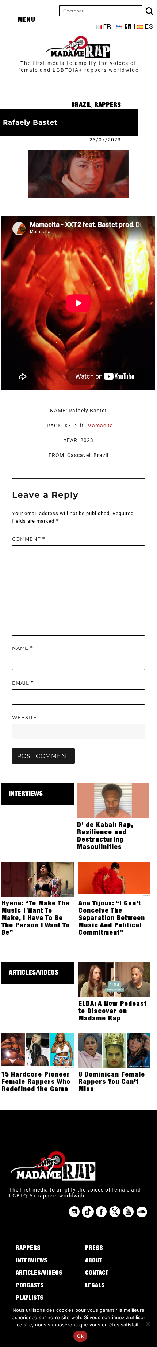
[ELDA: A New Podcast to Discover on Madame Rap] (114, 979)
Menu (26, 20)
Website (24, 717)
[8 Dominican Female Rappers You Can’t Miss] (114, 1050)
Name (22, 648)
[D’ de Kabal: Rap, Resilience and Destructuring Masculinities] (113, 800)
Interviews (26, 794)
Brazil (81, 105)
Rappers (107, 105)
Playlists (29, 1299)
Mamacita (100, 425)
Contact (96, 1274)
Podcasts (30, 1286)
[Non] (148, 1324)
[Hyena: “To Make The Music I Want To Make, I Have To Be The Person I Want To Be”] (37, 879)
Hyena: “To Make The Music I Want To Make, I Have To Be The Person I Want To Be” (35, 918)
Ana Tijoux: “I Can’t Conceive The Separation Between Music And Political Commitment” (111, 918)
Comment (28, 539)
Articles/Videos (33, 973)
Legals (95, 1286)
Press (94, 1249)
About (93, 1261)
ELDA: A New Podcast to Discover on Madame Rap (112, 1011)
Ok (80, 1336)
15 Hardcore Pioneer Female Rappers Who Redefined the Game (35, 1082)
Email (23, 683)
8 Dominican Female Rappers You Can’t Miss (111, 1082)
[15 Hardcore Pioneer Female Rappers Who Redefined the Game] (37, 1050)
